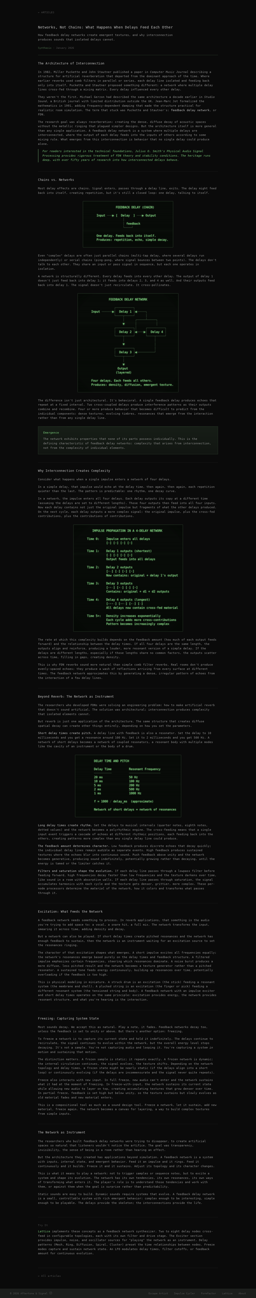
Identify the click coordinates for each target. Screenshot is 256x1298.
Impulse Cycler (184, 1293)
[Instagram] (51, 1293)
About (242, 1293)
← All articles (49, 1276)
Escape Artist (158, 1293)
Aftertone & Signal (34, 1293)
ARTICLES (47, 12)
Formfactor (208, 1293)
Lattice (44, 1231)
